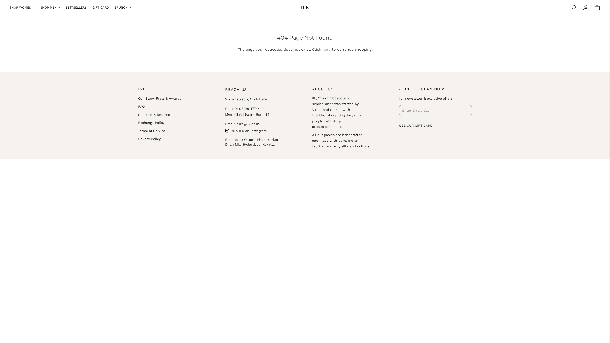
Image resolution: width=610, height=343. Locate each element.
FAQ (141, 106)
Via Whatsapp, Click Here (246, 99)
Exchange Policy (151, 123)
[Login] (585, 7)
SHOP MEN (48, 7)
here (326, 49)
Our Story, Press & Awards (159, 98)
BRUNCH (121, 7)
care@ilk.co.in (247, 124)
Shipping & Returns (154, 114)
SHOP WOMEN (20, 7)
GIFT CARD (100, 7)
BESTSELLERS (76, 7)
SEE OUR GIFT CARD (415, 125)
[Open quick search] (574, 7)
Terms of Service (151, 131)
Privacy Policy (149, 139)
